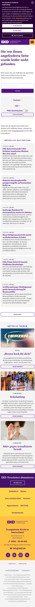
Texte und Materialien (13, 498)
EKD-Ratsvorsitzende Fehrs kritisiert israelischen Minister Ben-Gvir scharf (15, 151)
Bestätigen (18, 26)
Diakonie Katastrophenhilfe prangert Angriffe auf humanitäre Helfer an (17, 182)
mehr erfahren (17, 366)
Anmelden (18, 483)
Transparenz (26, 570)
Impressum (12, 563)
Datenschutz (20, 18)
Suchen (17, 91)
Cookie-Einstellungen (12, 570)
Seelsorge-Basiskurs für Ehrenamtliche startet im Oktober (17, 211)
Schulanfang (17, 396)
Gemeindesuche (17, 513)
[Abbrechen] (32, 2)
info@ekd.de (18, 548)
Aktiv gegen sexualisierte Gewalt (17, 448)
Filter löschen (17, 114)
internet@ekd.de (18, 131)
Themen (23, 491)
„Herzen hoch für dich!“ (17, 353)
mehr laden (17, 314)
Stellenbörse (13, 491)
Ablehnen (18, 30)
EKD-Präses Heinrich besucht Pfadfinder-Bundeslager (15, 263)
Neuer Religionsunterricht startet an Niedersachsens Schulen (17, 236)
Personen (26, 498)
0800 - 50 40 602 (19, 541)
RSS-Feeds (24, 505)
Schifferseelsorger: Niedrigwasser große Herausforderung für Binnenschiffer (17, 289)
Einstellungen (18, 35)
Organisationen (12, 505)
